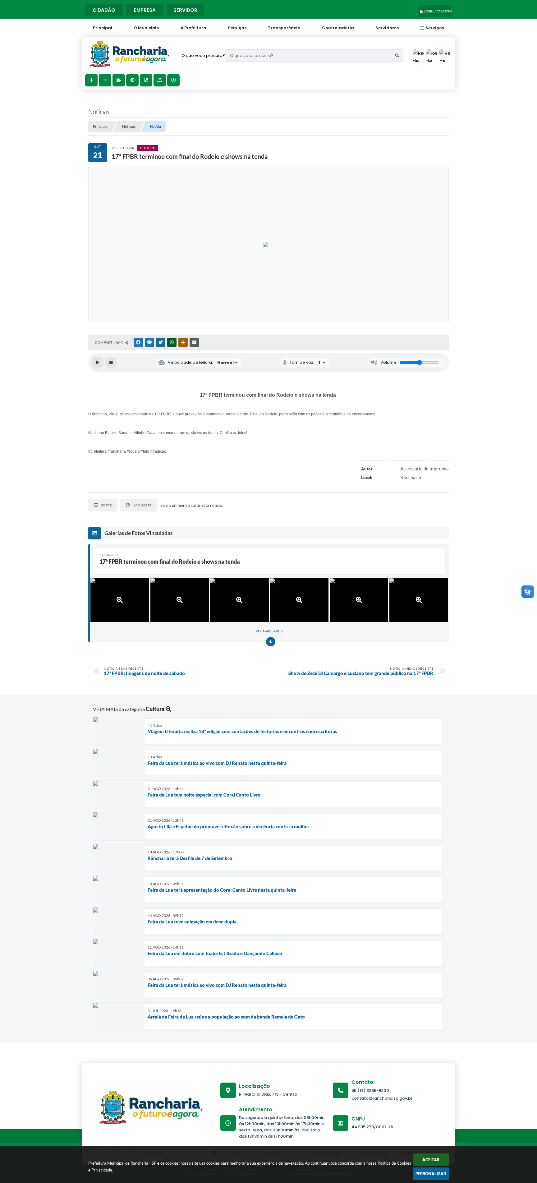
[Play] (97, 362)
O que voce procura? (203, 55)
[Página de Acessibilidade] (173, 80)
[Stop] (111, 362)
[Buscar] (397, 55)
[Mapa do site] (160, 80)
